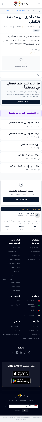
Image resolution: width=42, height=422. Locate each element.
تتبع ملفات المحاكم (14, 252)
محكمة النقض (15, 275)
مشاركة (34, 74)
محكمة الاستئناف (14, 264)
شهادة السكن (15, 286)
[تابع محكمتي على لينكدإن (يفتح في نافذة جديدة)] (21, 353)
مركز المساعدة (15, 326)
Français (17, 410)
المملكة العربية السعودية (34, 306)
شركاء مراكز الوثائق (34, 330)
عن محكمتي (36, 326)
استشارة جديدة (35, 252)
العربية (25, 410)
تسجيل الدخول (15, 305)
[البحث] (2, 4)
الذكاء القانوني (36, 334)
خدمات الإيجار (16, 290)
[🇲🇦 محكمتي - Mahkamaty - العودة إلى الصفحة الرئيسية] (21, 3)
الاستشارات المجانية (34, 260)
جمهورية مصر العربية (32, 316)
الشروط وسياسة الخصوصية (31, 338)
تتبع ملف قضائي (22, 101)
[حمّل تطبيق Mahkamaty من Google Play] (20, 381)
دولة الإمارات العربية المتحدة (32, 311)
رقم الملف (17, 272)
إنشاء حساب (16, 301)
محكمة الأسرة (15, 268)
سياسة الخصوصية (11, 417)
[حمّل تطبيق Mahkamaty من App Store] (20, 373)
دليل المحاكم (16, 256)
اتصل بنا (17, 330)
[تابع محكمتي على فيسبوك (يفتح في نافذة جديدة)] (29, 353)
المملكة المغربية (33, 301)
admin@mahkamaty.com (11, 334)
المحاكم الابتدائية (15, 260)
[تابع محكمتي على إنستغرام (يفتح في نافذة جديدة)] (17, 353)
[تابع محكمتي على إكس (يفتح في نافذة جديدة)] (25, 353)
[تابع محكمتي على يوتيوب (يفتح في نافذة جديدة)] (13, 353)
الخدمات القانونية (35, 248)
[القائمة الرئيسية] (39, 3)
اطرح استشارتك (22, 199)
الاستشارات (36, 256)
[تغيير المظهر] (6, 406)
